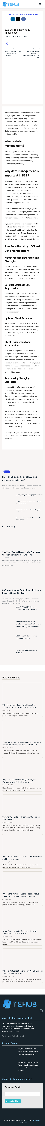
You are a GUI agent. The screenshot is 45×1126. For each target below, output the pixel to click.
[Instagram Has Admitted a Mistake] (8, 655)
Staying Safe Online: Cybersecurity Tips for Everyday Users (21, 818)
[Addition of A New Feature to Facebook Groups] (8, 641)
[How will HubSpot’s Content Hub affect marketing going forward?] (22, 463)
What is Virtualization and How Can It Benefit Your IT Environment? (22, 972)
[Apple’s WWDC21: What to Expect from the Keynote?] (8, 612)
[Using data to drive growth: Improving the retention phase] (8, 518)
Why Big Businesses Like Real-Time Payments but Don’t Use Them (31, 54)
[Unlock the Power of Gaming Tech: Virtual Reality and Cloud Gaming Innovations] (22, 882)
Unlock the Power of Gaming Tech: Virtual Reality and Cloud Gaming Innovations (20, 895)
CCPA (25, 1122)
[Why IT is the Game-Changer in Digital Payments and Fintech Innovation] (22, 767)
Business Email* (13, 1087)
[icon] (5, 14)
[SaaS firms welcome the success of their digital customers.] (8, 502)
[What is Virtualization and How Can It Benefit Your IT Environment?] (22, 959)
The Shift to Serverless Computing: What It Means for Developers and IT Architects (21, 743)
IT (13, 14)
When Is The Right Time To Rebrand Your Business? (13, 53)
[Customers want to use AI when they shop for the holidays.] (8, 510)
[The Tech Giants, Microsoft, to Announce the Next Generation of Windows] (22, 539)
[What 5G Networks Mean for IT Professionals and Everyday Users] (22, 844)
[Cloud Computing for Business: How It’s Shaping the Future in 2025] (22, 919)
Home (9, 14)
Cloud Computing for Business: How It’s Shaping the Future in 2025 (19, 932)
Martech (6, 472)
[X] (18, 19)
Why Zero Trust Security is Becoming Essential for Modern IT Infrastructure (19, 706)
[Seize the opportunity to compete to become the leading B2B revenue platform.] (8, 494)
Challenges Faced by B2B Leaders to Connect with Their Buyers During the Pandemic (28, 623)
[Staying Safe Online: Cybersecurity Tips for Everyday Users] (22, 805)
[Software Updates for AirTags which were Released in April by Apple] (22, 577)
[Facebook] (23, 19)
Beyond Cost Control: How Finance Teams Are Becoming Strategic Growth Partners (28, 1051)
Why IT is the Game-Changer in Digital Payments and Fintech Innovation (19, 780)
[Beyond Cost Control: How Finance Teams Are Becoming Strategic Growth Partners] (9, 1051)
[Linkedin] (12, 19)
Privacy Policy (36, 1120)
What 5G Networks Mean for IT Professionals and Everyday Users (22, 857)
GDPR (20, 1122)
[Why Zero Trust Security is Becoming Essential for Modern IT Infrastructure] (22, 693)
